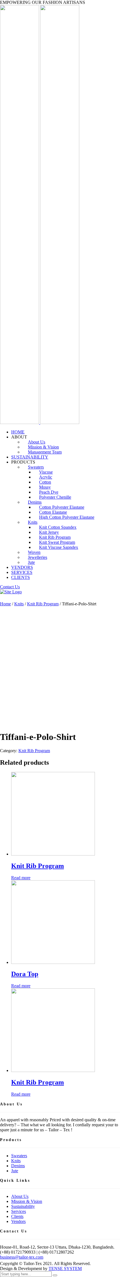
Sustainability (23, 1206)
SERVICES (21, 572)
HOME (18, 432)
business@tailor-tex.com (21, 1257)
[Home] (11, 591)
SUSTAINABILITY (29, 457)
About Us (19, 1196)
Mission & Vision (26, 1201)
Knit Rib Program (43, 603)
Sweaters (19, 1155)
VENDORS (22, 567)
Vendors (18, 1221)
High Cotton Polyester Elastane (66, 517)
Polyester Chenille (55, 497)
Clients (17, 1216)
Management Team (45, 452)
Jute (31, 562)
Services (18, 1211)
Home (5, 603)
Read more (20, 877)
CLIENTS (20, 577)
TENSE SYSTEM (65, 1268)
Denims (18, 1165)
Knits (32, 522)
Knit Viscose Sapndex (58, 547)
